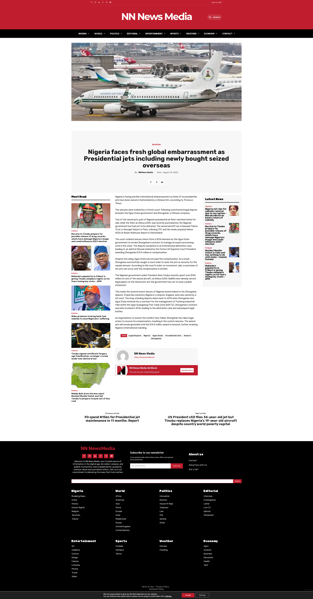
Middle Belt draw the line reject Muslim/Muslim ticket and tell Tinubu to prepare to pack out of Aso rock (90, 397)
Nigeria (147, 336)
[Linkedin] (99, 2)
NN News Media (146, 172)
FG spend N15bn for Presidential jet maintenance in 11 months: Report (112, 418)
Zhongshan (156, 338)
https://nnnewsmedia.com (144, 357)
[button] (214, 17)
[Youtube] (110, 2)
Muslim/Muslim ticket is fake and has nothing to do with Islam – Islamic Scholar (216, 255)
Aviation (156, 145)
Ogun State (158, 336)
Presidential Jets (173, 336)
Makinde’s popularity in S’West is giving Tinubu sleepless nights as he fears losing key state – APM (90, 279)
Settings (202, 595)
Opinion (208, 206)
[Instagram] (95, 2)
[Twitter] (106, 2)
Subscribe (176, 466)
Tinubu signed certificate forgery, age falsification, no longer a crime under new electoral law (89, 356)
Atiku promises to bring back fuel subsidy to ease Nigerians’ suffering (90, 317)
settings (168, 596)
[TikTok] (102, 2)
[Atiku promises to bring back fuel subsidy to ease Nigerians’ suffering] (90, 298)
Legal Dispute (135, 336)
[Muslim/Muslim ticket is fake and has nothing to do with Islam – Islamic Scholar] (234, 252)
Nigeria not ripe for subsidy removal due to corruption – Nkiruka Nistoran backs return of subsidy (216, 214)
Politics (74, 231)
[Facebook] (91, 2)
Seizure (187, 336)
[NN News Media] (124, 356)
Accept (188, 595)
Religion (208, 248)
